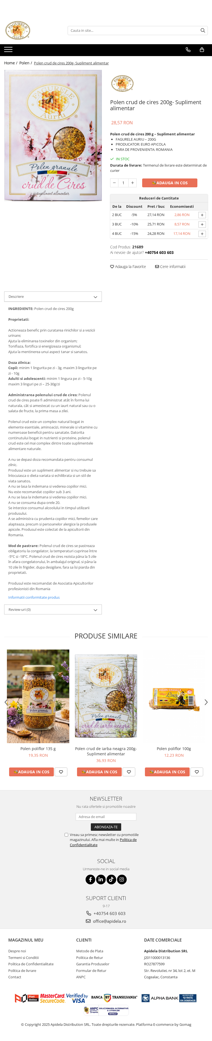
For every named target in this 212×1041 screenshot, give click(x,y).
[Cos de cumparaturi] (202, 49)
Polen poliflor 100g (174, 748)
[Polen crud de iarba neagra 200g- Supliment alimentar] (106, 696)
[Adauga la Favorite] (61, 771)
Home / (11, 62)
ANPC (81, 976)
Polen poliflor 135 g (38, 748)
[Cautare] (203, 30)
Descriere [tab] (16, 296)
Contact (14, 976)
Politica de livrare (22, 970)
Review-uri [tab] (20, 609)
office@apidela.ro (109, 921)
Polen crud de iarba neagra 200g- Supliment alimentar (106, 751)
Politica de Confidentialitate (31, 963)
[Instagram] (122, 879)
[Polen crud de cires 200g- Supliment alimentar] (53, 136)
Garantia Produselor (92, 963)
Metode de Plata (89, 950)
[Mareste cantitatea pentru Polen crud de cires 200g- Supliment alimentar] (132, 182)
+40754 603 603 (109, 913)
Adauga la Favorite (130, 266)
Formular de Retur (91, 970)
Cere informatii (172, 266)
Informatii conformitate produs (34, 597)
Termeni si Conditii (23, 957)
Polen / (26, 62)
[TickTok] (111, 879)
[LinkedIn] (101, 879)
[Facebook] (90, 879)
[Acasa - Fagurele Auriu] (31, 30)
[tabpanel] (53, 136)
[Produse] (9, 51)
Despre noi (17, 950)
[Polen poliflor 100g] (174, 696)
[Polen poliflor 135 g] (38, 696)
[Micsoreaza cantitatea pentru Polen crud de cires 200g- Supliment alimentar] (114, 182)
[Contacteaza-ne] (188, 49)
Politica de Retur (89, 957)
